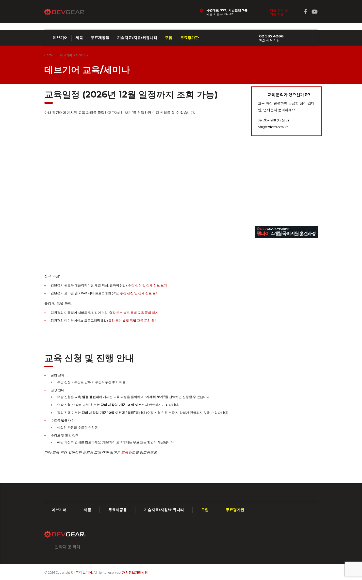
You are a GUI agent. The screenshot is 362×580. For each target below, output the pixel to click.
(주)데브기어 (83, 572)
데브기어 (60, 37)
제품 (79, 37)
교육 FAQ (128, 452)
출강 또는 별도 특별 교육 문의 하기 (133, 312)
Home (48, 55)
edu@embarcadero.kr (273, 127)
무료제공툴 (100, 37)
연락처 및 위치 (67, 546)
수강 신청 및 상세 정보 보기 (147, 285)
